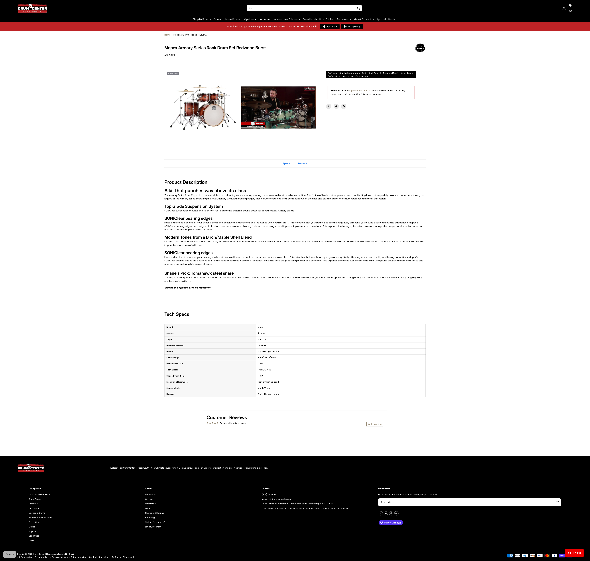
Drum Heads (310, 19)
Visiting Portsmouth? (155, 521)
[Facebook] (328, 106)
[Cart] (570, 11)
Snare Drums (232, 19)
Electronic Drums (37, 511)
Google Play (354, 26)
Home (167, 35)
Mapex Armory (355, 90)
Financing (150, 516)
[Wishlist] (570, 5)
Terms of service (60, 557)
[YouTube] (396, 512)
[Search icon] (358, 8)
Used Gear (34, 534)
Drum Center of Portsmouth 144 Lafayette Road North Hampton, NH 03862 (297, 502)
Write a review (375, 424)
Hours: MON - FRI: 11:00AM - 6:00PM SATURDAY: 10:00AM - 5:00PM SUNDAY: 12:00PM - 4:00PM (305, 507)
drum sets (368, 90)
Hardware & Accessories (41, 516)
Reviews (302, 163)
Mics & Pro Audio (363, 19)
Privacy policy (42, 557)
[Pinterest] (343, 106)
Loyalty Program (153, 525)
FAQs (147, 507)
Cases (32, 525)
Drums (217, 19)
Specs (286, 163)
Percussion (343, 19)
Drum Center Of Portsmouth (45, 554)
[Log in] (564, 8)
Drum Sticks (326, 19)
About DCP (150, 493)
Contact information (99, 557)
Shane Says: (337, 90)
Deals (391, 19)
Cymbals (249, 19)
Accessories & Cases (286, 19)
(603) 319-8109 (269, 493)
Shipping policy (78, 557)
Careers (149, 498)
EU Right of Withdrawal (123, 557)
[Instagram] (391, 512)
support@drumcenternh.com (276, 498)
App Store (332, 26)
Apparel (381, 19)
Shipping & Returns (154, 511)
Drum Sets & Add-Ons (39, 493)
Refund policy (25, 557)
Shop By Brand (201, 19)
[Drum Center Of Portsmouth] (32, 8)
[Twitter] (336, 106)
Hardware (264, 19)
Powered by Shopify (66, 554)
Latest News (151, 502)
